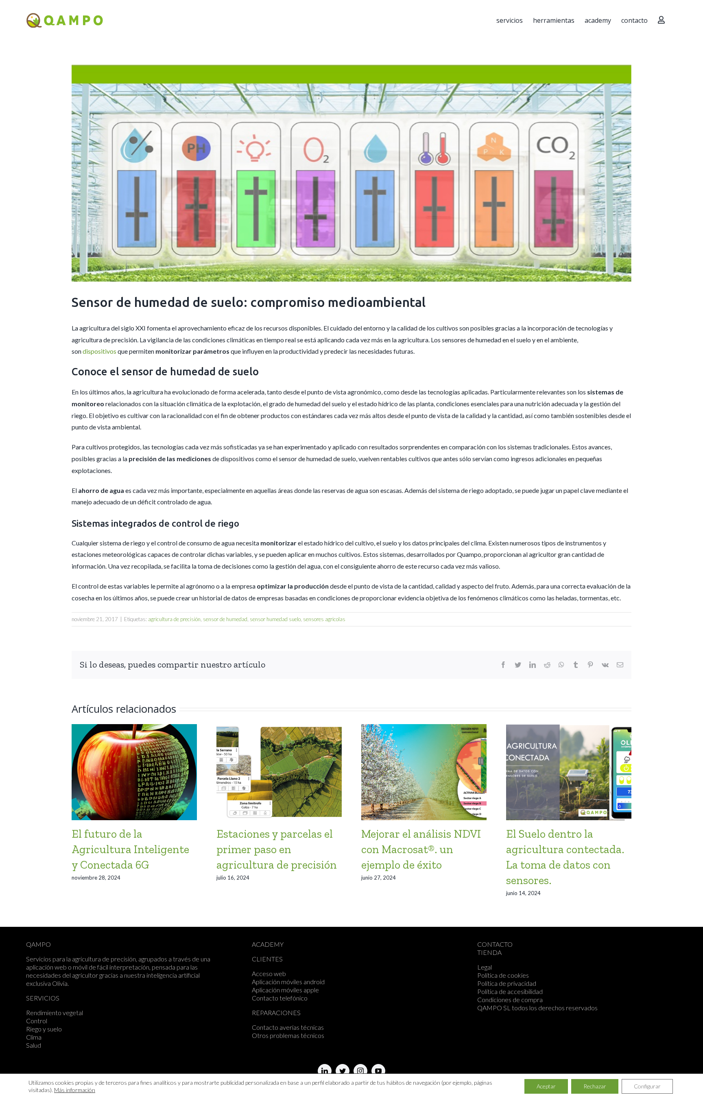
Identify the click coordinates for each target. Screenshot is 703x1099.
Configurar (647, 1086)
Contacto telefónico (280, 998)
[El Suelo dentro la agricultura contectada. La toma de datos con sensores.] (568, 771)
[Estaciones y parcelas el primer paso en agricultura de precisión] (279, 771)
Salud (33, 1045)
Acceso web (269, 973)
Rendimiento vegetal (54, 1012)
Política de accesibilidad (510, 991)
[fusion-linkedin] (325, 1071)
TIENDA (489, 952)
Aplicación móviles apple (285, 990)
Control (36, 1021)
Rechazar (594, 1086)
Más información (74, 1089)
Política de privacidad (506, 983)
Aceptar (546, 1086)
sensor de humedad (225, 619)
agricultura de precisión (174, 619)
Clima (33, 1037)
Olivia (60, 983)
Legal (484, 967)
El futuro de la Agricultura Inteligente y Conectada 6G (130, 849)
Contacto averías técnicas (288, 1027)
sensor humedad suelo (275, 619)
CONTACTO (495, 944)
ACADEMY (268, 944)
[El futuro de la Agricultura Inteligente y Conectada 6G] (134, 771)
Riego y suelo (44, 1029)
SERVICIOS (42, 998)
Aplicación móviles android (288, 981)
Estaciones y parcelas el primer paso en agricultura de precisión (276, 849)
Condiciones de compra (510, 999)
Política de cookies (503, 975)
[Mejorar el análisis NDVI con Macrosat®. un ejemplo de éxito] (424, 771)
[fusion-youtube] (378, 1071)
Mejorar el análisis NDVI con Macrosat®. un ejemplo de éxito (421, 849)
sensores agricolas (324, 619)
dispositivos (99, 351)
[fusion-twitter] (342, 1071)
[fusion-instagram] (360, 1071)
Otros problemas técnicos (288, 1035)
